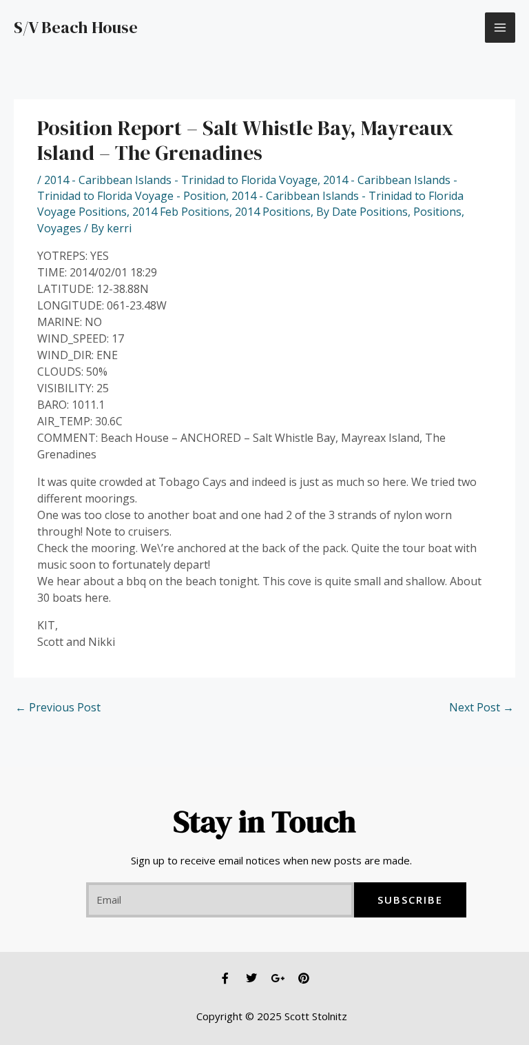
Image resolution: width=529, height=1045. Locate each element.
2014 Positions (273, 211)
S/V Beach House (76, 27)
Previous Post (58, 707)
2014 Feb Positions (180, 211)
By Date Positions (362, 211)
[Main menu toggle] (500, 27)
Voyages (59, 228)
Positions (437, 211)
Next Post (481, 707)
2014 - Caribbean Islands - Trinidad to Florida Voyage (181, 179)
